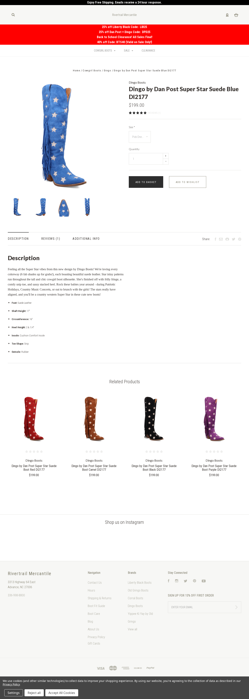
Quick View (34, 419)
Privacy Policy (96, 637)
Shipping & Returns (99, 598)
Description (18, 239)
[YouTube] (204, 581)
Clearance (148, 50)
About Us (93, 629)
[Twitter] (185, 581)
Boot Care (94, 614)
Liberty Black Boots (140, 582)
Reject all (34, 693)
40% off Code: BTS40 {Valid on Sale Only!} (124, 42)
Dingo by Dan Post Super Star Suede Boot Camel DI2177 (94, 468)
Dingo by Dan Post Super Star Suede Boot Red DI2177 (34, 468)
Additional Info (86, 239)
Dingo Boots (137, 82)
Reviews (48, 239)
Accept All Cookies (61, 693)
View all (132, 629)
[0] (236, 14)
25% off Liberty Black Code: (121, 27)
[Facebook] (168, 581)
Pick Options (34, 485)
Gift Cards (94, 643)
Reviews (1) (154, 112)
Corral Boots (135, 598)
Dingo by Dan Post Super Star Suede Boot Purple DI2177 (214, 468)
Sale (127, 50)
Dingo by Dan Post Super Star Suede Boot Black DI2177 (154, 468)
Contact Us (95, 582)
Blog (90, 621)
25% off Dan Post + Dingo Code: (120, 32)
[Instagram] (176, 581)
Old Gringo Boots (138, 590)
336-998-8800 (16, 595)
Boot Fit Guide (96, 606)
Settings (14, 693)
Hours (91, 590)
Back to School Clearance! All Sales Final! (124, 37)
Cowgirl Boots (103, 50)
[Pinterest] (194, 581)
